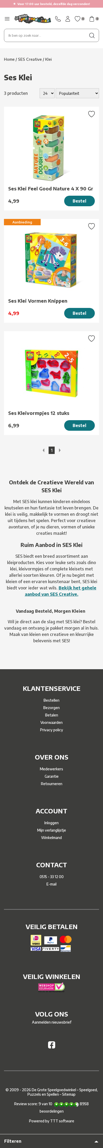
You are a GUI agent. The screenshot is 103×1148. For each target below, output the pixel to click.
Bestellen (51, 700)
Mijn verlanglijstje (51, 830)
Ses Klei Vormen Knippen (37, 301)
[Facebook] (51, 1047)
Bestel (79, 201)
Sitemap (69, 1094)
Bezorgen (51, 707)
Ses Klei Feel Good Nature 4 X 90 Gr (50, 188)
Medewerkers (51, 769)
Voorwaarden (51, 722)
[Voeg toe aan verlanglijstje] (91, 114)
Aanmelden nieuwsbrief (51, 1022)
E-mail (51, 884)
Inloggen (51, 823)
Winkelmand (51, 837)
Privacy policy (51, 730)
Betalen (51, 715)
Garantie (52, 776)
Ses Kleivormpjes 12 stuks (38, 413)
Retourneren (51, 783)
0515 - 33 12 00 (52, 876)
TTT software (62, 1121)
